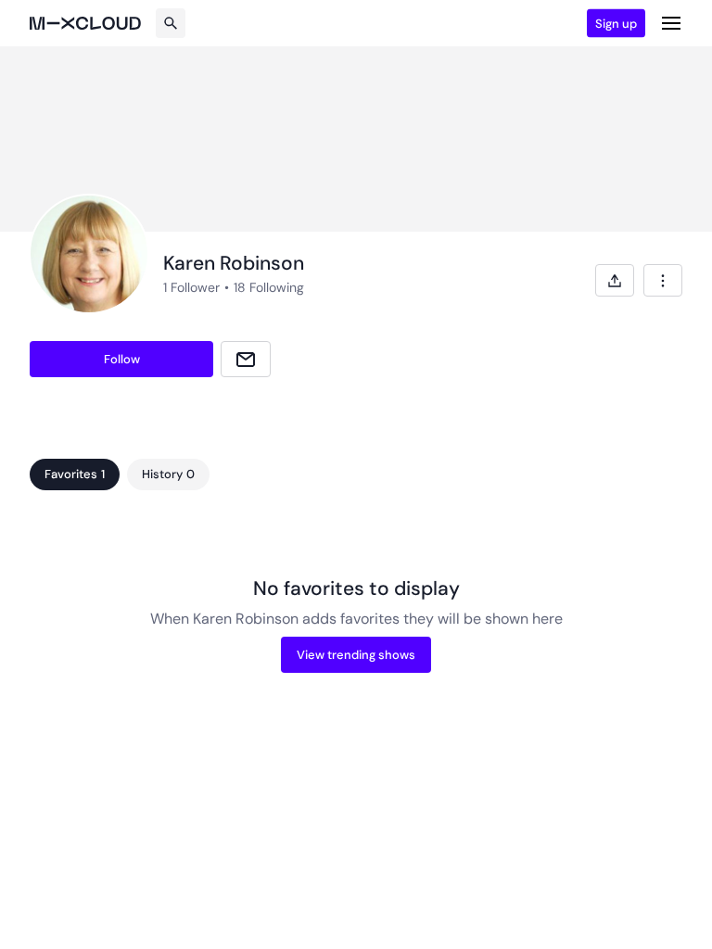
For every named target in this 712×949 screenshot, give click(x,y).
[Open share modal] (614, 280)
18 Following (269, 287)
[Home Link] (85, 23)
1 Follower (191, 287)
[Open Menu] (671, 23)
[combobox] (662, 280)
